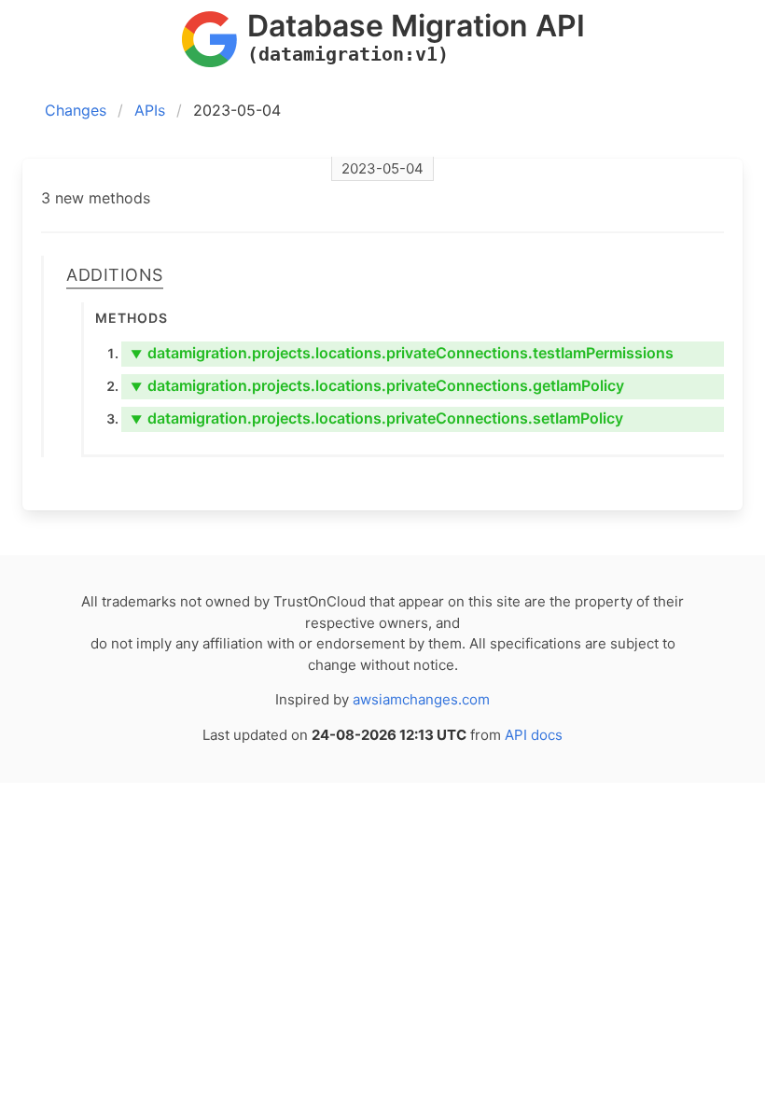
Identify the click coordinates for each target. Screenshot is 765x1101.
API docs (534, 735)
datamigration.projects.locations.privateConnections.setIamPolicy (377, 418)
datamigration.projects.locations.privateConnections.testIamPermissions (402, 352)
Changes (75, 110)
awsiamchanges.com (421, 699)
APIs (149, 110)
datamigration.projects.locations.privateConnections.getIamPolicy (377, 385)
